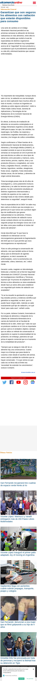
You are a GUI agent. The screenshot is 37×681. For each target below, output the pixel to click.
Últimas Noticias (6, 452)
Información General (8, 9)
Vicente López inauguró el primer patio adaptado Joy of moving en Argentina (18, 553)
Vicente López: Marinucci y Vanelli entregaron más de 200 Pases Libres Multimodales (17, 519)
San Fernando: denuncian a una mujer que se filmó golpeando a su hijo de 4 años (17, 624)
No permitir (30, 678)
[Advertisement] (18, 75)
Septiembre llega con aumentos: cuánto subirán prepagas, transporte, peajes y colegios (17, 588)
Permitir (21, 678)
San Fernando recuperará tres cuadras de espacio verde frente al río (18, 484)
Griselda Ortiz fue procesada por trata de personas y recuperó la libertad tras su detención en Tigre (17, 660)
